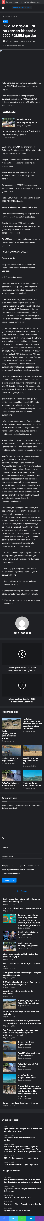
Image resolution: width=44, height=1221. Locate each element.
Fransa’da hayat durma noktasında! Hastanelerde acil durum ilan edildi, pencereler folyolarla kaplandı (29, 1091)
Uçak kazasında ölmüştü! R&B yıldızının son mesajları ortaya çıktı (22, 900)
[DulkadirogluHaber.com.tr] (22, 7)
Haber (15, 16)
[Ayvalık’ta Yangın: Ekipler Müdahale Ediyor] (32, 750)
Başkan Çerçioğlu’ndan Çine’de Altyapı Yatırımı (9, 734)
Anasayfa (7, 16)
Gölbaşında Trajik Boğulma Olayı (10, 759)
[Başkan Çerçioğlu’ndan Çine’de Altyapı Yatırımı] (11, 723)
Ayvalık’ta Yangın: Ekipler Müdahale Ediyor (31, 760)
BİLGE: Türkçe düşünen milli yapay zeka (28, 933)
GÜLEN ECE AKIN (12, 41)
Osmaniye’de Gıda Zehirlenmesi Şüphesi (20, 1103)
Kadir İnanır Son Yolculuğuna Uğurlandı (28, 944)
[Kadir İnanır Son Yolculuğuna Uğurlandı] (8, 122)
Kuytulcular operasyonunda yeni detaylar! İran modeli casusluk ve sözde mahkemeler (32, 724)
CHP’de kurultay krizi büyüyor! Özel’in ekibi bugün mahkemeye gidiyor (21, 983)
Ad (3, 838)
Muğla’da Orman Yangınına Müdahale (32, 784)
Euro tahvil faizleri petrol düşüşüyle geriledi (22, 908)
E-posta (5, 847)
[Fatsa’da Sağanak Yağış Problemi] (11, 775)
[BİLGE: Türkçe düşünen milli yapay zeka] (9, 935)
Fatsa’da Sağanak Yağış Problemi (10, 784)
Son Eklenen (22, 891)
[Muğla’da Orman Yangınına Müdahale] (32, 775)
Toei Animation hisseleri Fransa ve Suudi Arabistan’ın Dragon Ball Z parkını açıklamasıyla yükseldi (20, 1032)
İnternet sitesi (7, 857)
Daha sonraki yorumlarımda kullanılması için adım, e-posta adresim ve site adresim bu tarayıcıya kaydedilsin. (20, 869)
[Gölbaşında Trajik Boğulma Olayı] (11, 750)
